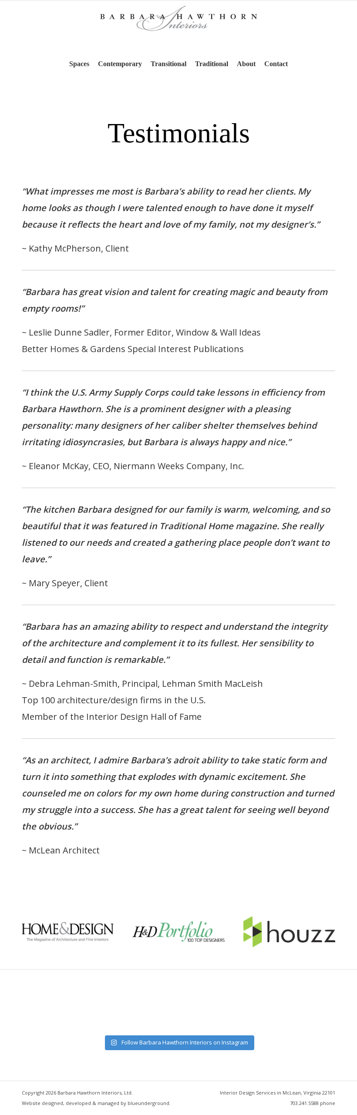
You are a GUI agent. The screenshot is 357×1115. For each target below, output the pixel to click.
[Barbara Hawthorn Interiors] (178, 26)
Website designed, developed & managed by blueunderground (95, 1103)
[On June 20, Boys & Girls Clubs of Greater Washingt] (307, 1012)
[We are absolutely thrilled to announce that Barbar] (114, 1012)
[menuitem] (79, 64)
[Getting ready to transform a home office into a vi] (178, 1012)
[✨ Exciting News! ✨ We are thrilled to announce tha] (243, 1012)
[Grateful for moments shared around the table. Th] (49, 1012)
